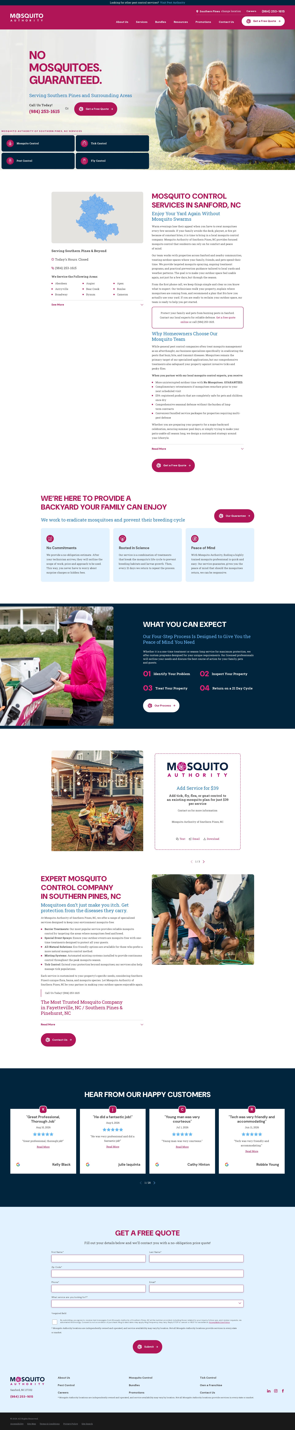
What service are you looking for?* (69, 1297)
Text (182, 838)
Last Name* (155, 1252)
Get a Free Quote (264, 21)
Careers (251, 11)
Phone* (55, 1282)
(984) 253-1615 (273, 11)
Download (213, 838)
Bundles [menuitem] (160, 22)
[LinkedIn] (268, 1391)
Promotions (136, 1392)
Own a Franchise (211, 1385)
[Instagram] (275, 1391)
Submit (149, 1347)
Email (196, 838)
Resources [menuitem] (181, 22)
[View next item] (203, 861)
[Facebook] (283, 1391)
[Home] (26, 17)
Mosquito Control (140, 1378)
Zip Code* (56, 1267)
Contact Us (59, 1040)
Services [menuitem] (142, 22)
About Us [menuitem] (122, 22)
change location (231, 11)
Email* (152, 1282)
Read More (43, 1146)
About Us (64, 1378)
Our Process (163, 705)
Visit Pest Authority (172, 2)
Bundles (134, 1385)
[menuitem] (17, 1424)
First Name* (57, 1252)
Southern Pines (210, 11)
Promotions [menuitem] (203, 22)
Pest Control (66, 1385)
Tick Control (208, 1378)
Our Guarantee (236, 516)
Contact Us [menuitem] (226, 22)
